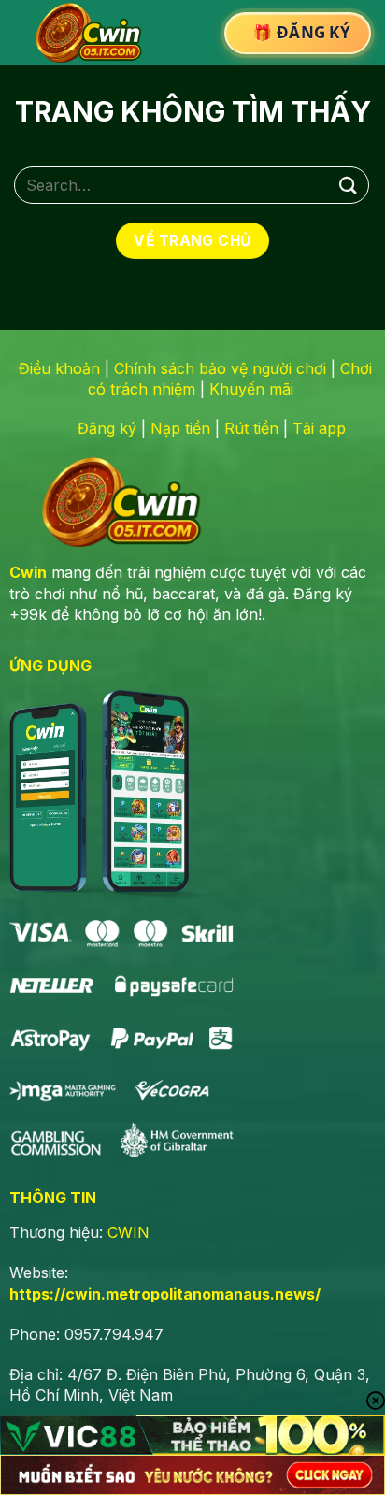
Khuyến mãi (251, 389)
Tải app (319, 428)
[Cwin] (92, 32)
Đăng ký (107, 428)
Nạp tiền (180, 428)
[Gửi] (348, 184)
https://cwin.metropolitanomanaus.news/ (165, 1294)
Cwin (28, 572)
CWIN (128, 1232)
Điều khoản (59, 368)
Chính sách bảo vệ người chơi (220, 368)
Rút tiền (251, 428)
